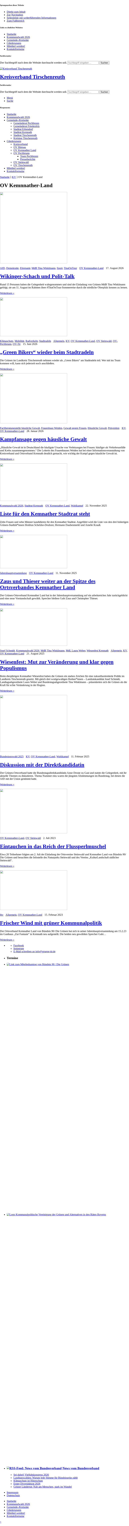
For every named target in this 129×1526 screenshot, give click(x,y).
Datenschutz (13, 1495)
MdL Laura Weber (75, 650)
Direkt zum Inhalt (16, 11)
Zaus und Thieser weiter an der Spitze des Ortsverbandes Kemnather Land (47, 584)
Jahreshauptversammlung (13, 573)
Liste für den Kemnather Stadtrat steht (45, 514)
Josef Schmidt (7, 650)
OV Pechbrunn (21, 153)
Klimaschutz (6, 341)
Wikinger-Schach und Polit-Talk (37, 276)
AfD (2, 268)
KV (14, 177)
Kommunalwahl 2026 (18, 37)
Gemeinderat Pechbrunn (26, 123)
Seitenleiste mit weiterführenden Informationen (31, 17)
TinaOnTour (70, 268)
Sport (59, 268)
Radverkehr (32, 341)
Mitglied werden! (16, 46)
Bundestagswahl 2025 (12, 756)
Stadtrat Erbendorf (23, 129)
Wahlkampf (77, 505)
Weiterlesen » (7, 293)
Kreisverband (20, 144)
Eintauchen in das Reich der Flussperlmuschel (53, 846)
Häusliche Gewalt (97, 428)
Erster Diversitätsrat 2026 (26, 1483)
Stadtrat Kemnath (22, 132)
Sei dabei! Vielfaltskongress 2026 (31, 1474)
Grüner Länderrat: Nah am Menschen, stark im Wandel (42, 1486)
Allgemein (58, 341)
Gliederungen (14, 43)
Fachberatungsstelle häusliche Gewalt (20, 428)
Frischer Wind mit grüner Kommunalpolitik (51, 923)
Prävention (113, 428)
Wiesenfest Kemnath (98, 650)
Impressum (12, 1492)
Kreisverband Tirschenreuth (32, 77)
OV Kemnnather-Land (91, 268)
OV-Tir (16, 344)
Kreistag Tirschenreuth (25, 138)
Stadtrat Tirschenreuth (25, 135)
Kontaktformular (15, 49)
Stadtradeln (45, 341)
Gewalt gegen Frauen (74, 428)
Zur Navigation (15, 14)
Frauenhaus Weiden (51, 428)
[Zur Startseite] (16, 68)
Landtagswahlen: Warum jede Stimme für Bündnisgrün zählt (45, 1477)
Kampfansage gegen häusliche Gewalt (43, 439)
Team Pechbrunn (29, 156)
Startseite (11, 34)
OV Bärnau (19, 147)
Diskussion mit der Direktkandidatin (42, 765)
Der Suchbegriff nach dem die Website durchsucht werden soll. (33, 62)
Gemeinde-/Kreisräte (18, 40)
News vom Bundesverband (80, 1468)
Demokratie (12, 268)
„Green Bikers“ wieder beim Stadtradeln (47, 352)
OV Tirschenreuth (23, 165)
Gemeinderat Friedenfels (26, 126)
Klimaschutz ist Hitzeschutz (28, 1480)
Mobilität (19, 341)
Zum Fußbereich (15, 20)
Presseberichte (27, 159)
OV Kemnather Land (24, 150)
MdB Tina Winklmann (43, 268)
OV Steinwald (21, 162)
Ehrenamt (25, 268)
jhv (1, 914)
